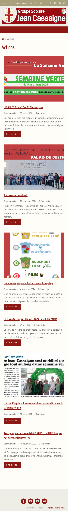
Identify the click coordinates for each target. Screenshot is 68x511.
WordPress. (60, 507)
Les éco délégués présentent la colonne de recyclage (28, 283)
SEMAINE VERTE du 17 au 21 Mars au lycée (23, 107)
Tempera (49, 507)
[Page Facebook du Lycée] (51, 3)
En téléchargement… (19, 3)
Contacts (4, 3)
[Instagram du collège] (60, 3)
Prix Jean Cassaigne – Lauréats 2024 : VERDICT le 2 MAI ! (30, 319)
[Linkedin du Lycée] (64, 3)
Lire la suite (11, 134)
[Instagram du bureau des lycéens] (55, 3)
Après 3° (33, 3)
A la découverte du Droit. (16, 195)
